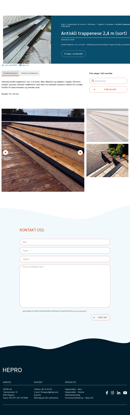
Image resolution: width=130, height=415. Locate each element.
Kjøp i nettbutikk (75, 53)
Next (80, 152)
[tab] (10, 73)
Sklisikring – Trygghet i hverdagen (101, 24)
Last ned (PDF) (11, 65)
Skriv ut (25, 65)
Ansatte (37, 395)
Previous (5, 152)
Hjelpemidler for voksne (76, 24)
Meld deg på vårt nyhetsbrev (46, 397)
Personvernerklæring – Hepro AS (79, 397)
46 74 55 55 (46, 389)
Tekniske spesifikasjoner (29, 73)
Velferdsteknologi (72, 395)
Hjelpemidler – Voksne (74, 392)
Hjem (63, 24)
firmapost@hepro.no (49, 392)
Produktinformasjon (10, 73)
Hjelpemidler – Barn (73, 389)
